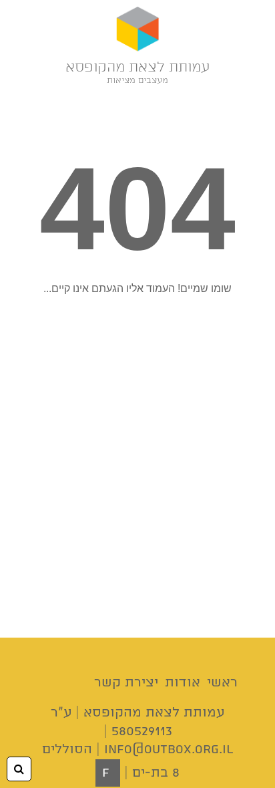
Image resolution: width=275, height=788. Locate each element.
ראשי (222, 682)
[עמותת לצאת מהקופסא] (137, 30)
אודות (182, 682)
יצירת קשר (126, 682)
